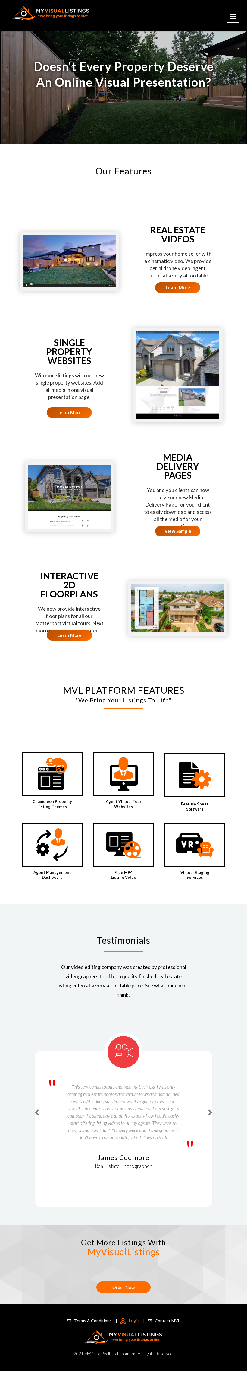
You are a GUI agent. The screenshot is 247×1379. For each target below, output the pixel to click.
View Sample (177, 531)
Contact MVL (167, 1320)
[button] (36, 1112)
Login (137, 1320)
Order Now (123, 1287)
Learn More (178, 287)
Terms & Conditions (95, 1320)
